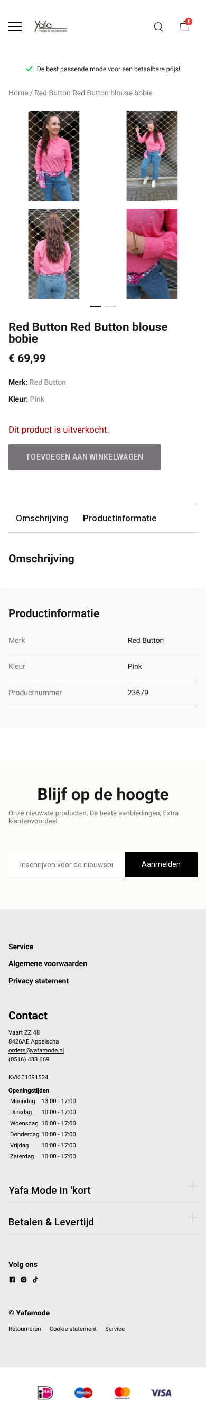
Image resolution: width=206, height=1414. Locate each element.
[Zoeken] (158, 27)
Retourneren (24, 1328)
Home (18, 93)
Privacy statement (38, 981)
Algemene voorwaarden (47, 964)
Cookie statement (73, 1328)
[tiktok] (35, 1281)
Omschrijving (42, 518)
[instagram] (23, 1281)
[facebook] (12, 1281)
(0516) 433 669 (28, 1059)
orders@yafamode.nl (36, 1050)
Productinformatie (119, 518)
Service (20, 947)
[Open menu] (15, 26)
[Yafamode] (50, 26)
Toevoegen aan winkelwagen (84, 457)
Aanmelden (161, 864)
